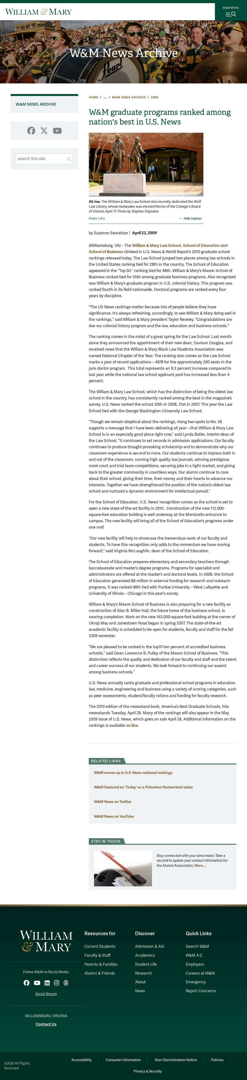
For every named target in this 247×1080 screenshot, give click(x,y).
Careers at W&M (200, 973)
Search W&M (197, 946)
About (140, 982)
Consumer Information (123, 1060)
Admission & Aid (149, 946)
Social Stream (46, 994)
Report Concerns (201, 991)
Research (143, 973)
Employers (195, 964)
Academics (145, 955)
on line (132, 725)
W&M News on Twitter (112, 801)
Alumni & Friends (99, 973)
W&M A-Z (194, 955)
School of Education (201, 245)
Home (93, 97)
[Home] (38, 12)
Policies (217, 1060)
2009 (154, 97)
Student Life (146, 964)
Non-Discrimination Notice (176, 1060)
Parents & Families (100, 964)
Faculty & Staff (97, 955)
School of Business (106, 251)
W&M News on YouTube (114, 816)
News (140, 991)
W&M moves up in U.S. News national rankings (133, 772)
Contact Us (46, 1024)
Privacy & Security (148, 1071)
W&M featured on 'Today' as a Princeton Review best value (143, 787)
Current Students (99, 946)
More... (200, 865)
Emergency (196, 982)
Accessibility (81, 1060)
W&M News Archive (123, 53)
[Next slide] (199, 161)
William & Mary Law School (156, 245)
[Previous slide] (93, 161)
